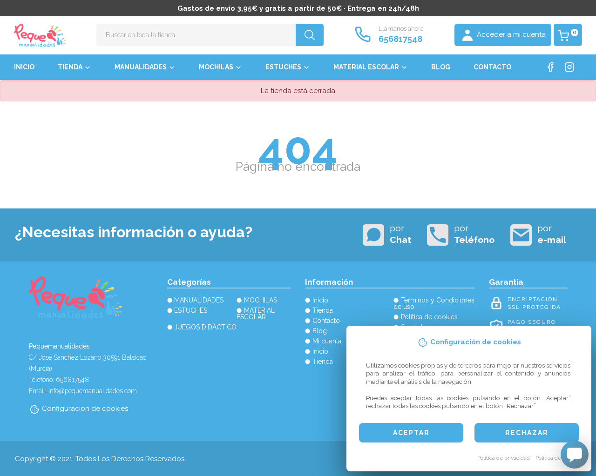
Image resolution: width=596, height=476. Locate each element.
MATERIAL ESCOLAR (366, 67)
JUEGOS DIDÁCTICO (205, 327)
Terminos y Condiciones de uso (433, 303)
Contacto (492, 67)
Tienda (70, 67)
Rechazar (527, 432)
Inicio (24, 67)
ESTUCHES (283, 67)
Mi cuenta (326, 341)
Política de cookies (558, 458)
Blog (440, 67)
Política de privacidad (503, 458)
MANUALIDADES (141, 67)
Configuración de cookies (85, 408)
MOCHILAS (216, 67)
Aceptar (411, 432)
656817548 (400, 39)
